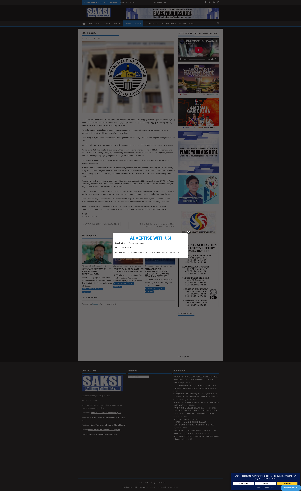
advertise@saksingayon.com (132, 243)
